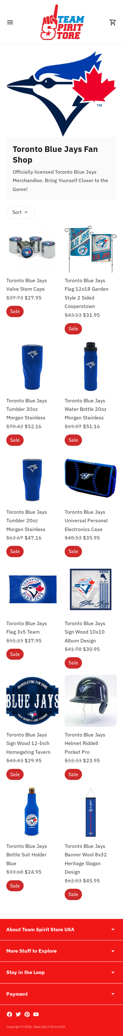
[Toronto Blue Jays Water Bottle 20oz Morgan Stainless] (91, 367)
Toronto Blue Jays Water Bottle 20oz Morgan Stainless (85, 409)
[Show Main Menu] (10, 22)
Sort (17, 212)
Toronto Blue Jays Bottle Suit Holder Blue (26, 854)
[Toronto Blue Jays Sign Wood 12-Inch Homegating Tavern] (32, 701)
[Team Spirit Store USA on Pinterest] (27, 1014)
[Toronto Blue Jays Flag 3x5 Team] (32, 589)
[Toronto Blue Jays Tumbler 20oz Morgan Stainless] (32, 478)
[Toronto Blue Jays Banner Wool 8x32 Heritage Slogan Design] (91, 812)
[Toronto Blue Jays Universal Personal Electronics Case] (91, 478)
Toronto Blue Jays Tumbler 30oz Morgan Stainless (26, 409)
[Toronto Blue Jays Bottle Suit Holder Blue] (32, 812)
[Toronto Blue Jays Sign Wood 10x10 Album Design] (91, 589)
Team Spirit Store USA (49, 1027)
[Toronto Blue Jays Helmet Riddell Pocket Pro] (91, 701)
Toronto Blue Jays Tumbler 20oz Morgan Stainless (26, 520)
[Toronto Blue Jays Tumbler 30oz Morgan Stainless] (32, 367)
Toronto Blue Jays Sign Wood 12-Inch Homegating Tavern (28, 743)
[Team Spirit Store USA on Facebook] (9, 1014)
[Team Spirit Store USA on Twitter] (18, 1014)
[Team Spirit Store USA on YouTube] (36, 1014)
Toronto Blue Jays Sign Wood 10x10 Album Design (85, 632)
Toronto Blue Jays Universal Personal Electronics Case (86, 520)
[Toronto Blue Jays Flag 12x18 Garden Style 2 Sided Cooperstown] (91, 246)
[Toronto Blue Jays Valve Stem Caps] (32, 246)
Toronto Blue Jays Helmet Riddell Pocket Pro (85, 743)
